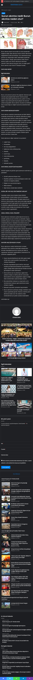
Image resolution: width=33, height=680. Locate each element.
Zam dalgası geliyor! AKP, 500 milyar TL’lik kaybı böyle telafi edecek (19, 578)
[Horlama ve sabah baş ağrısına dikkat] (5, 80)
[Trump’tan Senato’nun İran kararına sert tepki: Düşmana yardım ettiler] (6, 544)
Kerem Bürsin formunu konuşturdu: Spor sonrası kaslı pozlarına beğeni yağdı (21, 564)
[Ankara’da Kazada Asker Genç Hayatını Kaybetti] (6, 537)
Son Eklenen (16, 474)
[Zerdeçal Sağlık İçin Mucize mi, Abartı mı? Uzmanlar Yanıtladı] (5, 87)
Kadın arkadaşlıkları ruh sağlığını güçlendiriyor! (8, 395)
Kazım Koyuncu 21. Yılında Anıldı (10, 479)
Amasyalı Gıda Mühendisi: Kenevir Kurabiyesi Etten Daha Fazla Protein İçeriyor (21, 498)
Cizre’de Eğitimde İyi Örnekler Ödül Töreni (13, 531)
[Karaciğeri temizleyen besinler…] (24, 404)
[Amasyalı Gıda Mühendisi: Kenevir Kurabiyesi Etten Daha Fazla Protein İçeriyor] (6, 498)
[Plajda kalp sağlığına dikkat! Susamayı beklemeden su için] (8, 372)
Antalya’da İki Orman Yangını (19, 603)
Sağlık (9, 10)
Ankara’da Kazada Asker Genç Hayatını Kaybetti (19, 535)
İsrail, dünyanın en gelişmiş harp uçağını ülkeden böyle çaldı (20, 570)
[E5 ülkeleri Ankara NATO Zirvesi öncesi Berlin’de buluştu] (6, 506)
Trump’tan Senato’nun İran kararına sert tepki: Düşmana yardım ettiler (19, 543)
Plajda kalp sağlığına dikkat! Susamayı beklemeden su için (7, 379)
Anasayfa (5, 10)
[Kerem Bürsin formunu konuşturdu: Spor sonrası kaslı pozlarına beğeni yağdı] (6, 565)
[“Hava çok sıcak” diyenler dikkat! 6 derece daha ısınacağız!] (6, 558)
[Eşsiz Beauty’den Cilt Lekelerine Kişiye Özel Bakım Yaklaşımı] (6, 593)
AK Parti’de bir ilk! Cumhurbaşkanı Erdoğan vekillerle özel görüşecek (20, 490)
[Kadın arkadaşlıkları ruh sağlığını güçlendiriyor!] (8, 389)
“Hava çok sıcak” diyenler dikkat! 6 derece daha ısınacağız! (21, 556)
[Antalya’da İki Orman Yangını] (6, 605)
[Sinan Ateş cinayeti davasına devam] (6, 519)
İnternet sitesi (4, 455)
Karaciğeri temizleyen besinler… (23, 410)
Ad (2, 443)
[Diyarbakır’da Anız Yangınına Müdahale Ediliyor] (6, 526)
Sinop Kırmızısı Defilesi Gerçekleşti (21, 549)
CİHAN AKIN (6, 22)
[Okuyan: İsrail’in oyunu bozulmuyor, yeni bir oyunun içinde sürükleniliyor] (6, 586)
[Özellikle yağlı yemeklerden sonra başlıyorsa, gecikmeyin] (24, 372)
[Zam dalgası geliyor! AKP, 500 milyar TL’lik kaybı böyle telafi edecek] (6, 579)
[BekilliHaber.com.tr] (16, 4)
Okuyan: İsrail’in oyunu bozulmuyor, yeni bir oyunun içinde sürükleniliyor (21, 584)
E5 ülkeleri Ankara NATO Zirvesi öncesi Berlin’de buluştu (19, 504)
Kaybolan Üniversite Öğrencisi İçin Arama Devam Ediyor (20, 511)
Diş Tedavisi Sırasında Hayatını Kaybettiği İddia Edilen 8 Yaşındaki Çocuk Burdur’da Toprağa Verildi (8, 403)
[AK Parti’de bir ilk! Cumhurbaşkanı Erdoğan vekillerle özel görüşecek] (6, 492)
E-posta (3, 449)
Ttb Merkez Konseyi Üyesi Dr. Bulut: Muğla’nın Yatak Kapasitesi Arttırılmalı (24, 387)
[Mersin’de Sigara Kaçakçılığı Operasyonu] (6, 485)
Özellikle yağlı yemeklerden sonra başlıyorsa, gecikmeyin (23, 379)
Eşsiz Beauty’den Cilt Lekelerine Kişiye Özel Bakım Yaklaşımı (20, 591)
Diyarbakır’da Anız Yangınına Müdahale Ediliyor (19, 524)
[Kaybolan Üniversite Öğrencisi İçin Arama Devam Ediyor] (6, 512)
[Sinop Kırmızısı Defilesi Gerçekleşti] (6, 551)
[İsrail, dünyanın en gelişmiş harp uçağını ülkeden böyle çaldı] (6, 572)
